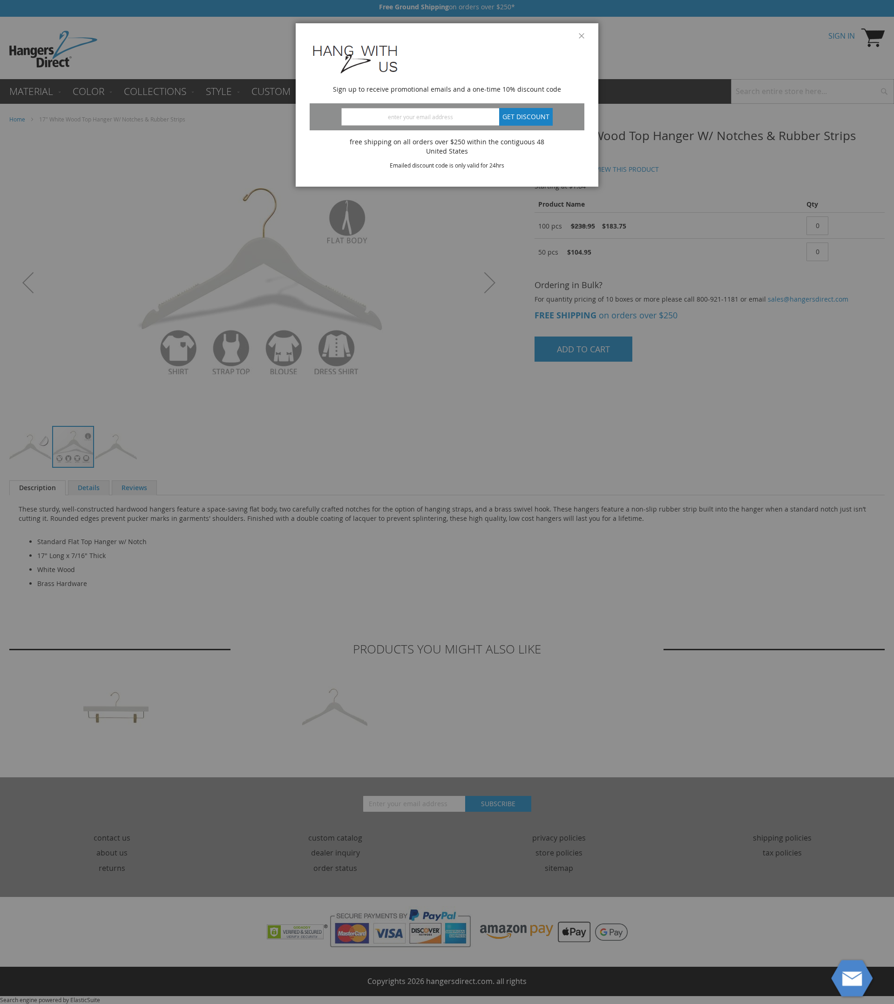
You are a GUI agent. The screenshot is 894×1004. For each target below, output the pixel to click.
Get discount (525, 116)
